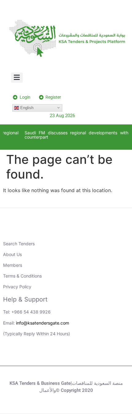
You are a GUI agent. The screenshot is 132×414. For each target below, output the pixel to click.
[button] (17, 78)
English (26, 107)
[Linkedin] (41, 355)
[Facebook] (91, 355)
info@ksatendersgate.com (42, 322)
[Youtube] (57, 355)
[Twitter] (74, 355)
